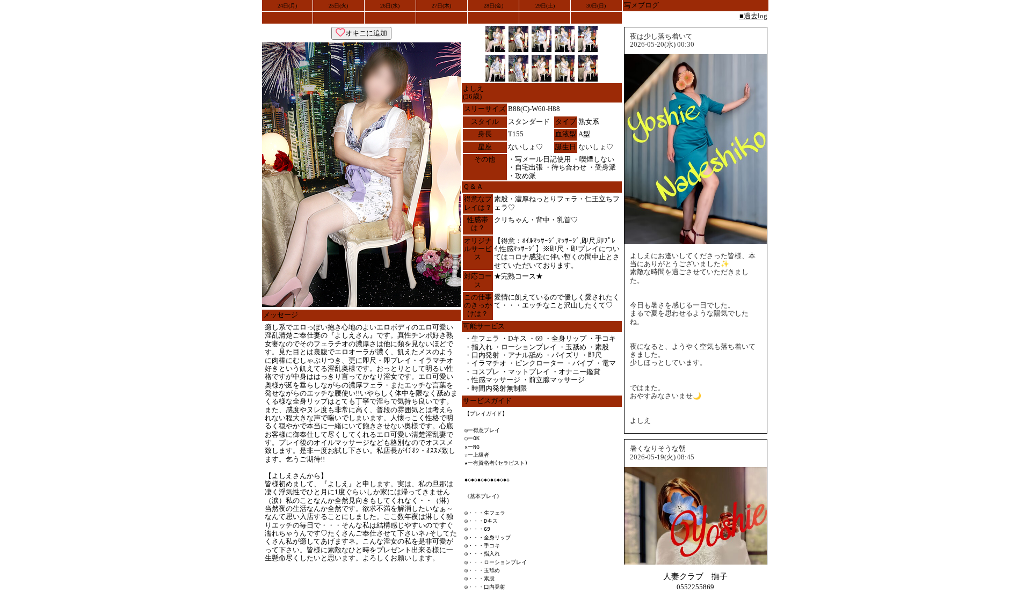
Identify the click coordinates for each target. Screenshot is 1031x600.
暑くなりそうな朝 (658, 448)
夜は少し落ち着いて (661, 36)
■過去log (753, 16)
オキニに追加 (366, 33)
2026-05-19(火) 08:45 (662, 457)
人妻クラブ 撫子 (695, 576)
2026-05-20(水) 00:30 (662, 44)
